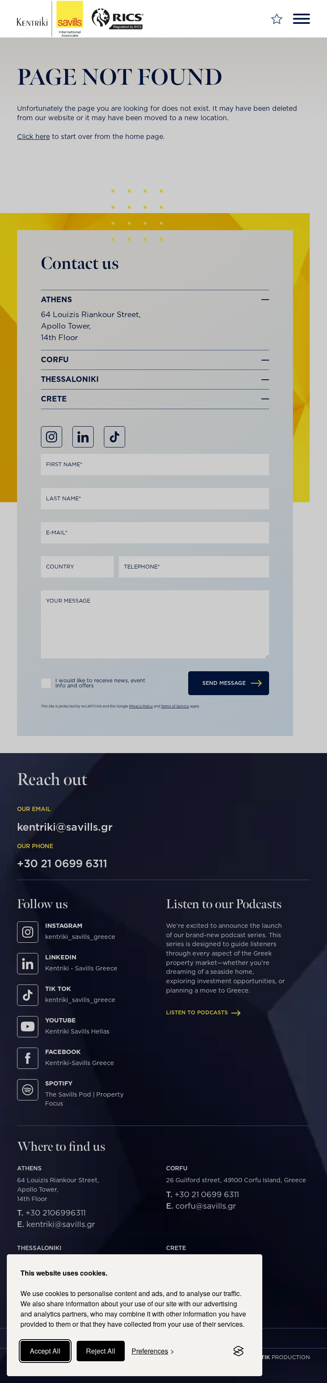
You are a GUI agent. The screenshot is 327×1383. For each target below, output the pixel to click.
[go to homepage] (50, 19)
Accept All (45, 1351)
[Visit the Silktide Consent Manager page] (238, 1351)
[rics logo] (121, 19)
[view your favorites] (277, 19)
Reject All (100, 1351)
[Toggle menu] (301, 19)
